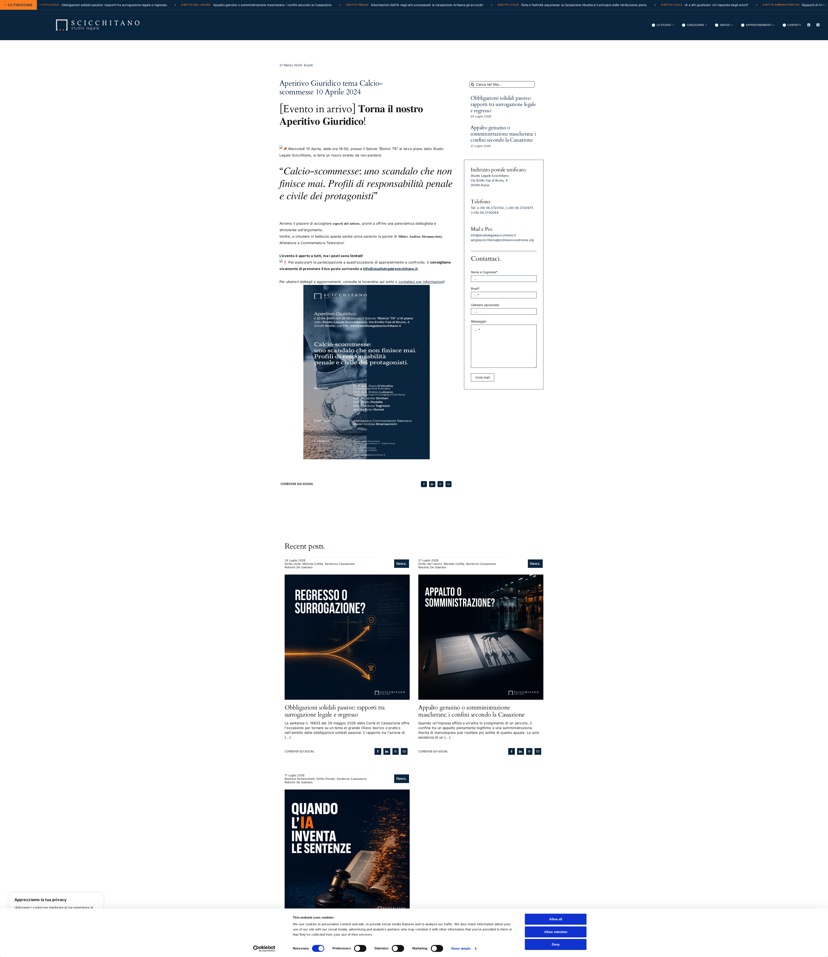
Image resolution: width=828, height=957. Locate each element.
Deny (556, 944)
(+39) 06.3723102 (490, 208)
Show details (461, 948)
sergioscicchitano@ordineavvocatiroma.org (502, 240)
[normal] (98, 20)
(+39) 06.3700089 (485, 212)
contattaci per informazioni (421, 282)
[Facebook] (424, 484)
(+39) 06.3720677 (519, 208)
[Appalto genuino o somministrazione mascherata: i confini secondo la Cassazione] (480, 577)
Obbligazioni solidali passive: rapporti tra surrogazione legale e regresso (503, 104)
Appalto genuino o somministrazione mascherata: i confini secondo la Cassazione (503, 134)
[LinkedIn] (432, 484)
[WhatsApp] (440, 484)
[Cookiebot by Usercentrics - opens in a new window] (264, 948)
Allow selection (555, 932)
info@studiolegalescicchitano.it (493, 235)
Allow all (555, 919)
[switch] (360, 948)
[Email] (448, 484)
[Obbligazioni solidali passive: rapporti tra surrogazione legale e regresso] (347, 577)
